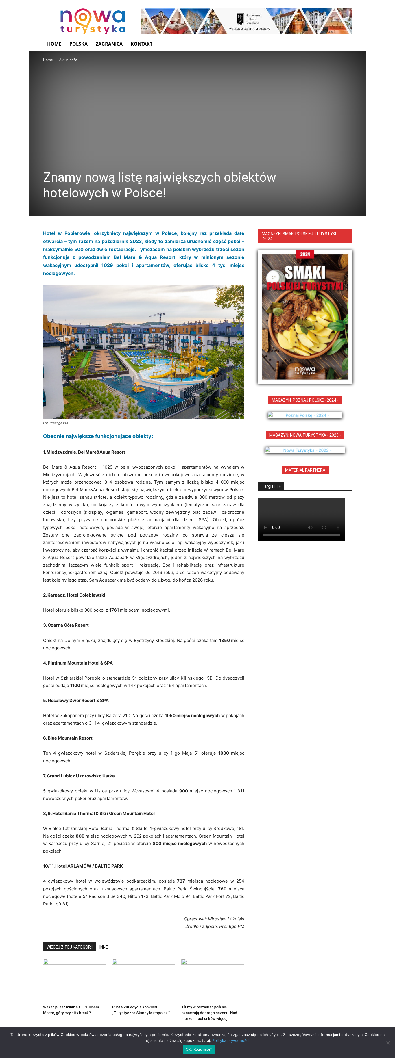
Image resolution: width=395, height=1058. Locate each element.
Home (54, 44)
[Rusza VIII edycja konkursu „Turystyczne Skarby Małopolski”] (143, 980)
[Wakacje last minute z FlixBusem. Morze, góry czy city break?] (74, 980)
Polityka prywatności (230, 1040)
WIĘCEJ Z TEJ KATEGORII (70, 947)
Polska (78, 44)
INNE (103, 947)
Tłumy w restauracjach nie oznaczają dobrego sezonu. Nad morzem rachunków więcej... (209, 1013)
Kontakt (141, 44)
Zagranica (109, 44)
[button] (345, 44)
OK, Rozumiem (199, 1049)
